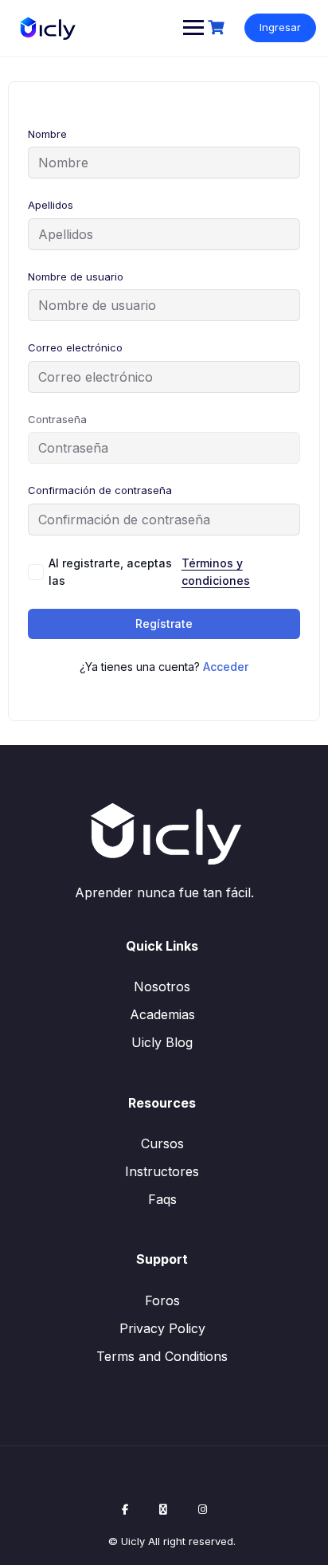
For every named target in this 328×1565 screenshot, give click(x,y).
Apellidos (50, 204)
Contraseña (57, 419)
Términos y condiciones (216, 571)
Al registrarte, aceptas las (149, 571)
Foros (162, 1300)
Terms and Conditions (162, 1356)
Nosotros (162, 986)
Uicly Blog (162, 1042)
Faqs (162, 1199)
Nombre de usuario (75, 276)
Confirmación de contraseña (100, 490)
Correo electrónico (75, 347)
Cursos (162, 1143)
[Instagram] (202, 1509)
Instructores (162, 1171)
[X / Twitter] (163, 1509)
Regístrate (164, 623)
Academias (162, 1014)
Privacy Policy (162, 1328)
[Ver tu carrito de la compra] (218, 27)
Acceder (225, 666)
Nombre (47, 133)
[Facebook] (125, 1509)
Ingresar (280, 27)
